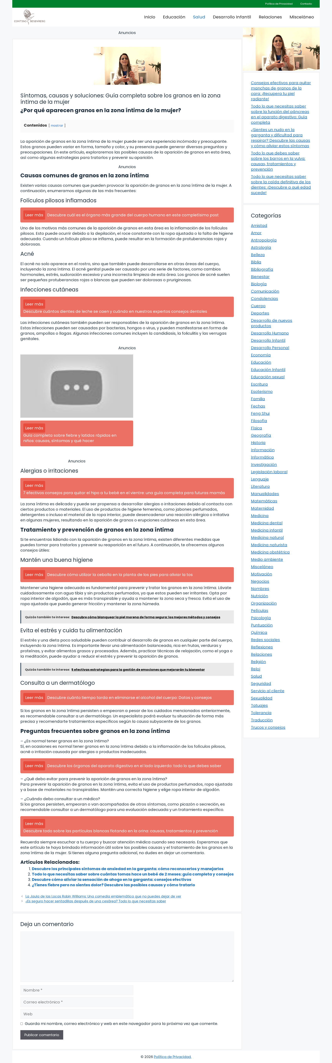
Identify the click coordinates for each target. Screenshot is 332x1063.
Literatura (260, 486)
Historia (258, 442)
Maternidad (262, 508)
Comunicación (265, 291)
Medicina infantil (267, 530)
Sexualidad (261, 698)
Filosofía (259, 420)
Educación (174, 17)
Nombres (260, 588)
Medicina (260, 515)
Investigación (264, 464)
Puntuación (262, 625)
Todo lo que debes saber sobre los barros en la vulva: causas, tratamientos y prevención (278, 161)
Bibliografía (262, 269)
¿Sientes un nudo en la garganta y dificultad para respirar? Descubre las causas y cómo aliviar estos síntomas (280, 138)
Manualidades (265, 493)
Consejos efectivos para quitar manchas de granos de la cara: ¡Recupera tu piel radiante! (281, 91)
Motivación (261, 574)
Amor (256, 233)
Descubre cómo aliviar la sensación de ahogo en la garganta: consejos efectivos (111, 879)
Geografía (261, 435)
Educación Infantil (268, 369)
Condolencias (264, 298)
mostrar (57, 125)
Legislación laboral (269, 472)
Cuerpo (258, 306)
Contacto (306, 4)
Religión (258, 661)
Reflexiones (262, 647)
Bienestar (260, 276)
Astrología (261, 247)
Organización (264, 603)
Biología (259, 284)
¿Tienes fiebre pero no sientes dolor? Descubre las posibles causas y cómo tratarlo (113, 885)
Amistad (259, 225)
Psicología (261, 618)
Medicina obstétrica (270, 552)
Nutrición (259, 596)
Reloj (255, 669)
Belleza (258, 254)
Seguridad (261, 683)
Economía (261, 355)
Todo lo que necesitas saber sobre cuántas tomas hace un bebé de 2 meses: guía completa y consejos (133, 874)
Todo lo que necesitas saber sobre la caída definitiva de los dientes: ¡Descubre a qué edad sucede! (281, 184)
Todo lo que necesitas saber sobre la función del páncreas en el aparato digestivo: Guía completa (280, 114)
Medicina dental (266, 523)
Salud (199, 17)
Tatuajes (259, 705)
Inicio (149, 17)
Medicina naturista (269, 545)
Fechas (258, 406)
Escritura (259, 384)
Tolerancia (261, 712)
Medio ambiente (267, 559)
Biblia (256, 262)
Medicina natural (267, 537)
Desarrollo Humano (270, 333)
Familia (258, 399)
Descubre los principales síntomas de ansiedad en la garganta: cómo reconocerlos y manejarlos (127, 868)
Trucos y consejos (268, 727)
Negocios (260, 581)
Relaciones (270, 17)
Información (263, 450)
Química (259, 632)
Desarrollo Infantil (232, 17)
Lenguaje (260, 479)
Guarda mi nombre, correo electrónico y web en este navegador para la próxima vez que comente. (121, 1023)
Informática (262, 457)
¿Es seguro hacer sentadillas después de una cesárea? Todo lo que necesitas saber (96, 901)
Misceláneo (302, 17)
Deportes (260, 313)
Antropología (264, 240)
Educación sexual (268, 377)
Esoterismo (262, 391)
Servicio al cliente (267, 691)
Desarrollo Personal (270, 347)
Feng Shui (260, 413)
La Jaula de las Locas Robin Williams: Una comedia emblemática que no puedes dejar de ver (103, 896)
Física (256, 428)
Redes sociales (265, 639)
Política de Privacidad (279, 4)
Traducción (262, 720)
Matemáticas (264, 501)
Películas (259, 610)
